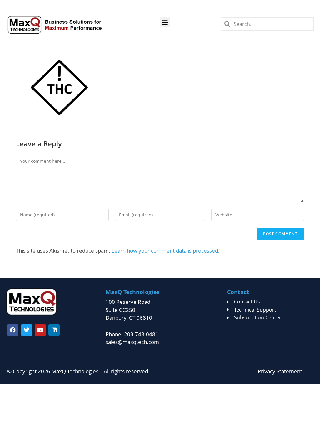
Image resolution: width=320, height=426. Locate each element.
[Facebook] (12, 330)
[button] (165, 22)
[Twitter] (26, 330)
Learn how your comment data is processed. (166, 250)
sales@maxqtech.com (132, 342)
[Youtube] (40, 330)
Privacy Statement (280, 371)
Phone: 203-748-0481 (132, 334)
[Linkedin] (54, 330)
